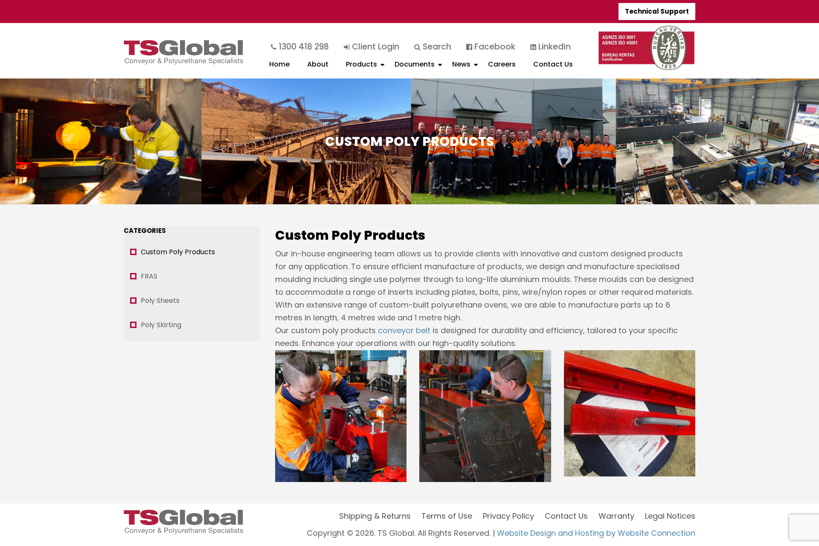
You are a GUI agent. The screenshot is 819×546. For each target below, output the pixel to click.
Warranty (616, 516)
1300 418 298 (302, 46)
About (317, 64)
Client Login (374, 46)
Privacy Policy (508, 516)
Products (361, 64)
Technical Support (657, 11)
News (461, 64)
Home (279, 64)
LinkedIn (553, 46)
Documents (415, 64)
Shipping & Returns (375, 516)
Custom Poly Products (178, 252)
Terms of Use (446, 516)
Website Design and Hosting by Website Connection (596, 533)
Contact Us (553, 64)
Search (436, 46)
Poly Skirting (161, 325)
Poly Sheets (160, 300)
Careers (502, 64)
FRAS (149, 276)
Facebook (493, 46)
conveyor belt (404, 330)
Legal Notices (670, 516)
